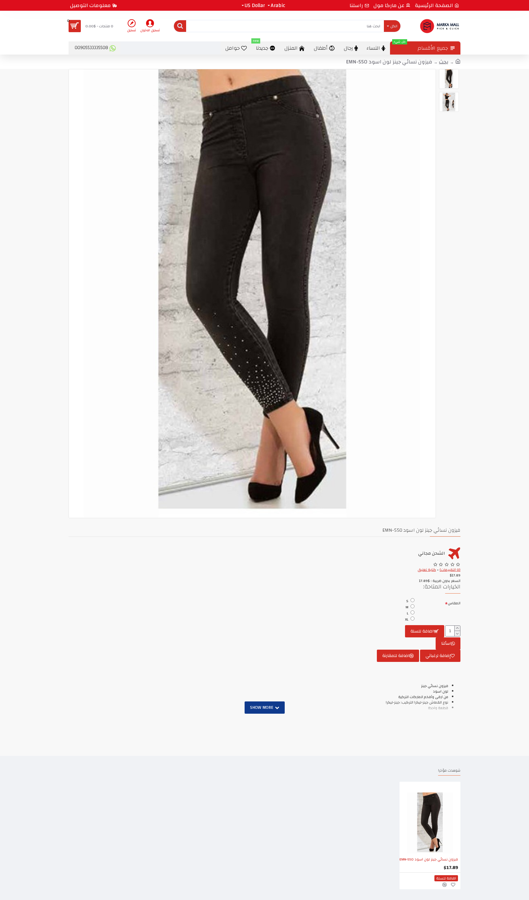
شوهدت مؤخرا (449, 771)
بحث (443, 62)
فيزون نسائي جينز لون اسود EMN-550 (429, 859)
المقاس (454, 603)
